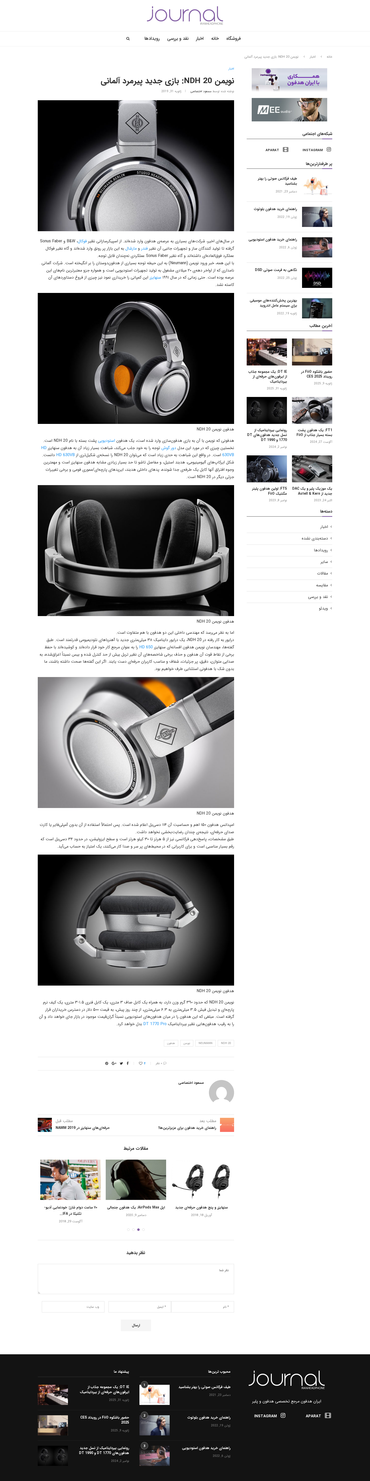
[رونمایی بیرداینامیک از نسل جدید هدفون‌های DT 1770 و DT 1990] (267, 410)
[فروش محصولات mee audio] (292, 100)
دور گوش (168, 448)
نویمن (186, 1043)
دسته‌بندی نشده (315, 538)
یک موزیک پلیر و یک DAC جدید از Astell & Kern (312, 491)
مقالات (322, 573)
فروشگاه (233, 38)
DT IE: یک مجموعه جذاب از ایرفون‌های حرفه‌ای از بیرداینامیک (267, 376)
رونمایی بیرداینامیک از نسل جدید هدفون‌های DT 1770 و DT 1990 (267, 435)
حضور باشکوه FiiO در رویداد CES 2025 (316, 374)
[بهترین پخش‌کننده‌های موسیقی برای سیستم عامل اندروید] (317, 308)
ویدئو (323, 608)
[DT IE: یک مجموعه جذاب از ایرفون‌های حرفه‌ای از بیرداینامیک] (267, 352)
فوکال (82, 241)
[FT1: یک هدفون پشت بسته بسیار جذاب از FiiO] (312, 410)
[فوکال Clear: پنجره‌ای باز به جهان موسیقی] (70, 1180)
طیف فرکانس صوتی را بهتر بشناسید (277, 181)
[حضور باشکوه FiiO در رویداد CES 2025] (312, 352)
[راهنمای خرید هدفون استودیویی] (317, 247)
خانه (215, 38)
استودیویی (106, 440)
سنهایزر (155, 277)
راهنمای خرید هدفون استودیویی (272, 239)
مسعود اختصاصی (200, 91)
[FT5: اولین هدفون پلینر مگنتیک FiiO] (267, 468)
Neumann (205, 1043)
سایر (324, 562)
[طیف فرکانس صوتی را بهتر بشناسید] (317, 186)
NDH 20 (226, 1043)
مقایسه (322, 585)
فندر (144, 248)
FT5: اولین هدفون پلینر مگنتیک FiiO (269, 491)
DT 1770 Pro (155, 1024)
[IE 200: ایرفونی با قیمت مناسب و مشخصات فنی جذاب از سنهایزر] (136, 1180)
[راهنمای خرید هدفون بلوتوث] (317, 217)
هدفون (171, 1043)
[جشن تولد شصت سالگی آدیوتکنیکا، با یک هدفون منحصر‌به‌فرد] (201, 1180)
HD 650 (146, 647)
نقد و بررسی (178, 38)
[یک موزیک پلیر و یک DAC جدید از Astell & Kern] (312, 468)
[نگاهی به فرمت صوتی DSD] (317, 278)
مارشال (131, 248)
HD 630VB (65, 455)
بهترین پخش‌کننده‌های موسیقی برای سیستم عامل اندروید (273, 303)
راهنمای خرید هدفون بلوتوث (275, 209)
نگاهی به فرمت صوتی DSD (276, 270)
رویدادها (152, 38)
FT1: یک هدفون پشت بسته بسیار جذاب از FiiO (314, 433)
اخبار (200, 38)
